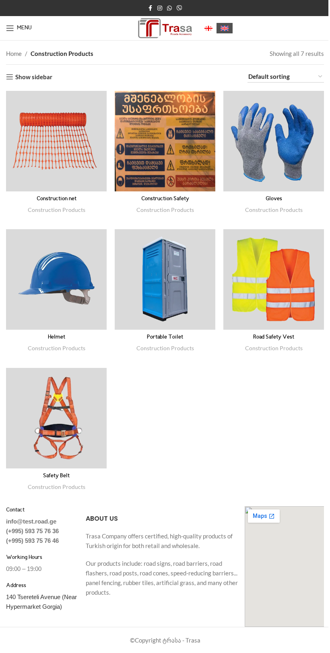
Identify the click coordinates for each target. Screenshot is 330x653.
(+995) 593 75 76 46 (32, 540)
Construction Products (56, 209)
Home (14, 53)
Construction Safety (165, 199)
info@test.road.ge (31, 521)
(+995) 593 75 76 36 (32, 531)
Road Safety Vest (273, 337)
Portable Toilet (165, 337)
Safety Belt (56, 476)
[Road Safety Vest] (273, 279)
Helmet (56, 337)
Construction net (56, 199)
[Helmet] (56, 279)
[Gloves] (273, 141)
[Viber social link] (179, 8)
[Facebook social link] (150, 8)
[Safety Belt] (56, 418)
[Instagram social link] (160, 8)
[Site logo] (165, 27)
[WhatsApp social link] (169, 8)
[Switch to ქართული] (208, 28)
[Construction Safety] (165, 141)
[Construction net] (56, 141)
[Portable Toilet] (165, 279)
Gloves (274, 199)
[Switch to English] (225, 28)
